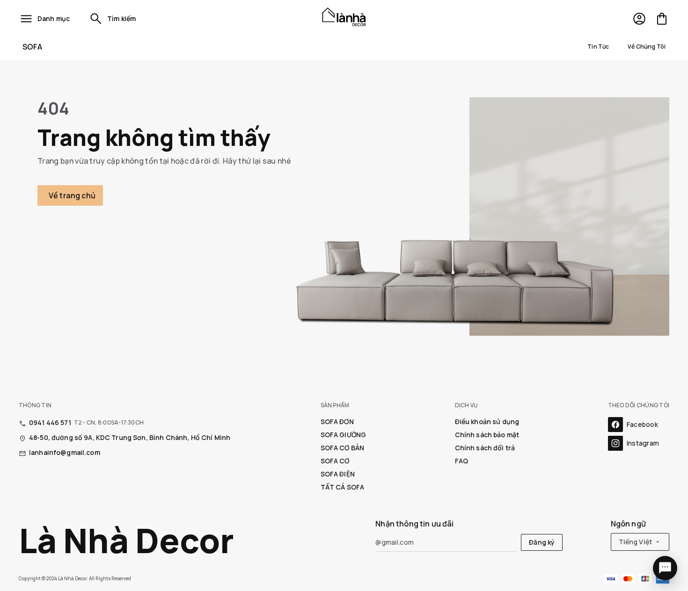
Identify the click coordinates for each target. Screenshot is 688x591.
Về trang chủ (72, 195)
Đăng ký (542, 542)
